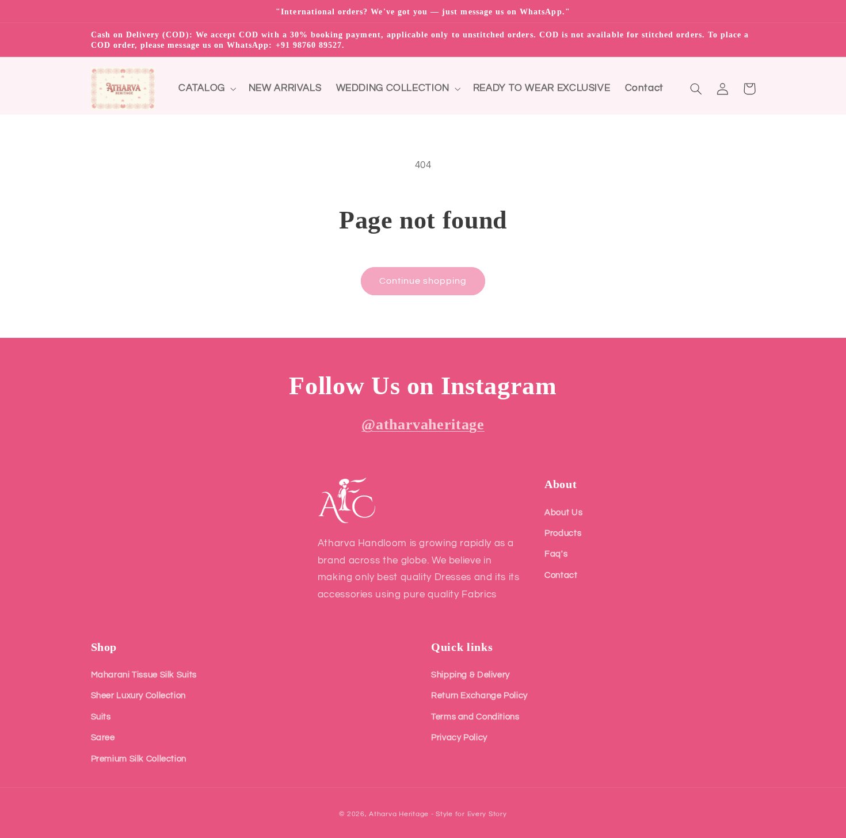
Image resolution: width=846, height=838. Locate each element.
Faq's (555, 554)
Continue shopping (423, 280)
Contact (560, 575)
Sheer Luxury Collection (138, 695)
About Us (563, 512)
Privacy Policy (459, 737)
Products (562, 533)
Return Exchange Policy (479, 695)
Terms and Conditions (475, 717)
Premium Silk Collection (139, 759)
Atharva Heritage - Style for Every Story (437, 814)
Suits (101, 717)
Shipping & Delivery (470, 675)
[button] (206, 88)
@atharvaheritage (423, 424)
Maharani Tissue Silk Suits (144, 675)
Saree (103, 737)
